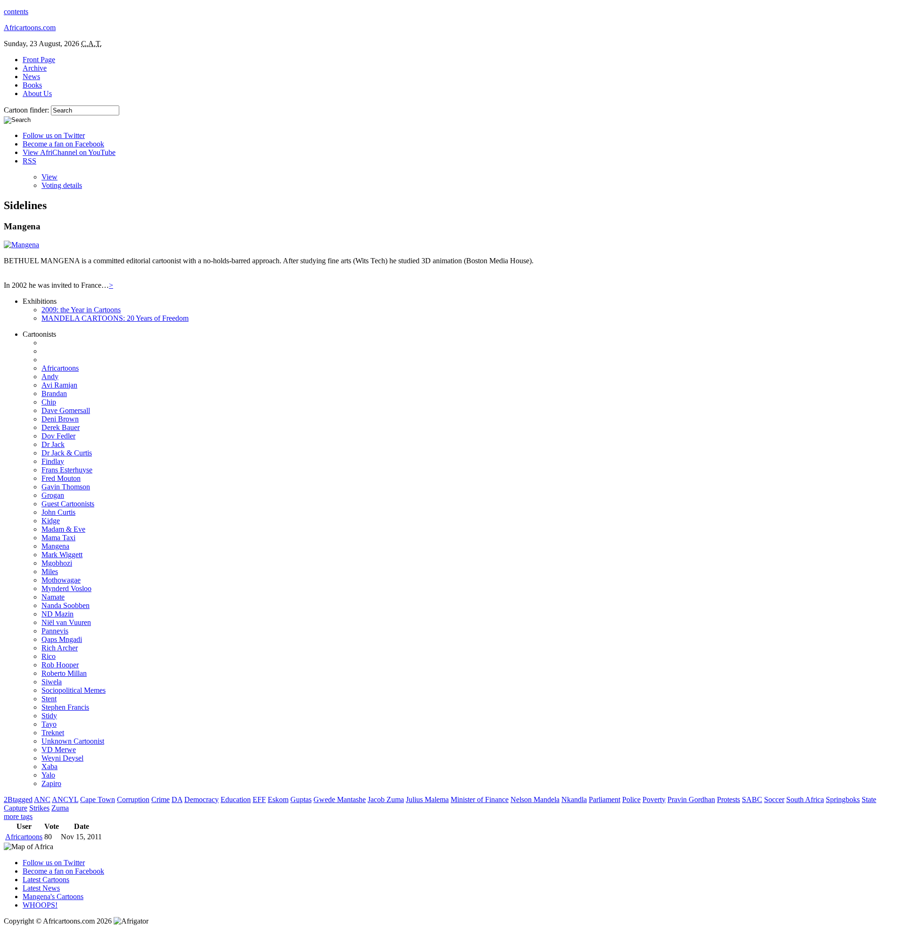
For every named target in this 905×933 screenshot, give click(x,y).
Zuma (60, 808)
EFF (259, 799)
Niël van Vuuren (66, 622)
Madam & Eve (63, 529)
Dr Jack (53, 444)
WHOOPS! (40, 905)
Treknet (52, 733)
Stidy (49, 716)
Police (631, 799)
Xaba (49, 767)
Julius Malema (427, 799)
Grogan (52, 495)
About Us (37, 93)
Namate (53, 597)
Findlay (52, 461)
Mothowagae (61, 580)
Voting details (61, 185)
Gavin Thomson (65, 487)
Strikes (39, 808)
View (49, 177)
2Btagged (18, 799)
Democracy (201, 799)
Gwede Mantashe (339, 799)
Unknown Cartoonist (72, 741)
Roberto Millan (64, 673)
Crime (160, 799)
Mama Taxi (58, 538)
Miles (49, 572)
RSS (29, 161)
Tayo (49, 724)
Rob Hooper (60, 665)
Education (236, 799)
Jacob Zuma (386, 799)
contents (16, 12)
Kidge (50, 521)
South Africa (805, 799)
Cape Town (97, 799)
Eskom (278, 799)
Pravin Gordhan (691, 799)
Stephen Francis (65, 707)
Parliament (604, 799)
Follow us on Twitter (54, 135)
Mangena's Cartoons (53, 896)
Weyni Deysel (62, 758)
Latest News (41, 888)
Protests (728, 799)
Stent (49, 699)
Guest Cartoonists (67, 504)
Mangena (55, 546)
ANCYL (65, 799)
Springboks (843, 799)
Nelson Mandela (534, 799)
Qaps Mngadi (61, 639)
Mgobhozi (56, 563)
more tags (18, 816)
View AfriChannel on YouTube (69, 152)
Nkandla (574, 799)
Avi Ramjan (59, 385)
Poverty (654, 799)
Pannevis (54, 631)
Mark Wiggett (61, 555)
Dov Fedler (58, 436)
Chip (48, 402)
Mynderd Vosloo (66, 588)
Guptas (301, 799)
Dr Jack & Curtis (66, 453)
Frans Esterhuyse (66, 470)
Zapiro (51, 783)
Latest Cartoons (46, 880)
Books (32, 85)
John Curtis (58, 512)
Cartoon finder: (27, 110)
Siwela (51, 682)
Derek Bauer (60, 427)
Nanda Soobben (65, 605)
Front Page (39, 60)
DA (177, 799)
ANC (42, 799)
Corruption (133, 799)
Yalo (48, 775)
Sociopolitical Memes (73, 690)
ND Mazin (57, 614)
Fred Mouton (61, 478)
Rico (48, 656)
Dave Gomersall (65, 410)
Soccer (774, 799)
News (31, 77)
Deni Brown (60, 419)
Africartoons (60, 368)
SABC (752, 799)
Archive (35, 68)
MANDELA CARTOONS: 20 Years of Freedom (115, 318)
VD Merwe (58, 750)
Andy (49, 377)
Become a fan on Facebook (63, 144)
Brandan (54, 393)
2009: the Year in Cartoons (81, 310)
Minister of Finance (480, 799)
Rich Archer (59, 648)
